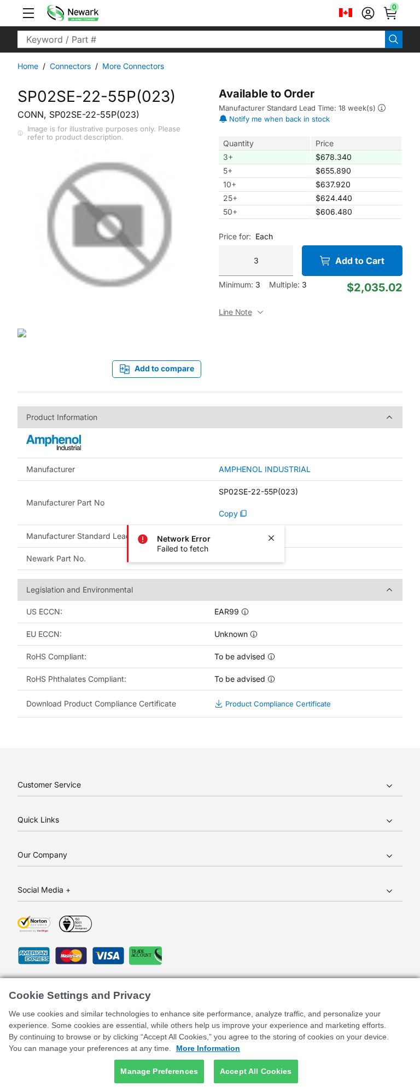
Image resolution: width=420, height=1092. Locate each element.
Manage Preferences (159, 1071)
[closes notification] (271, 538)
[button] (28, 13)
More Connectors (133, 66)
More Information (208, 1048)
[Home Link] (89, 13)
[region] (210, 1035)
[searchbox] (201, 39)
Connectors (70, 66)
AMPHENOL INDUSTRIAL (265, 469)
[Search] (393, 39)
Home (28, 66)
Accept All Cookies (256, 1071)
